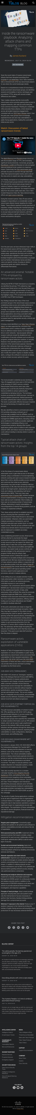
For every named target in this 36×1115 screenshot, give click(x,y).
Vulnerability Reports (8, 1044)
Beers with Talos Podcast (26, 1037)
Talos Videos (23, 1042)
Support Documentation (26, 1050)
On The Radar (18, 64)
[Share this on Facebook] (9, 927)
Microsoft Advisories (8, 1047)
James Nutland (19, 56)
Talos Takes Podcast (25, 1040)
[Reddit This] (23, 927)
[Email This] (27, 927)
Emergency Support (8, 1060)
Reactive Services (7, 1054)
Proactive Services (7, 1057)
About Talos (22, 1058)
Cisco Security (23, 1063)
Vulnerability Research (6, 1040)
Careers (21, 1061)
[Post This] (13, 927)
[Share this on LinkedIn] (18, 927)
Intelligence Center (9, 1030)
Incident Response (8, 1052)
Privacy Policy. (20, 1108)
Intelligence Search (7, 1032)
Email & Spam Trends (8, 1035)
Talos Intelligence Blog (25, 1032)
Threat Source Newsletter (26, 1035)
